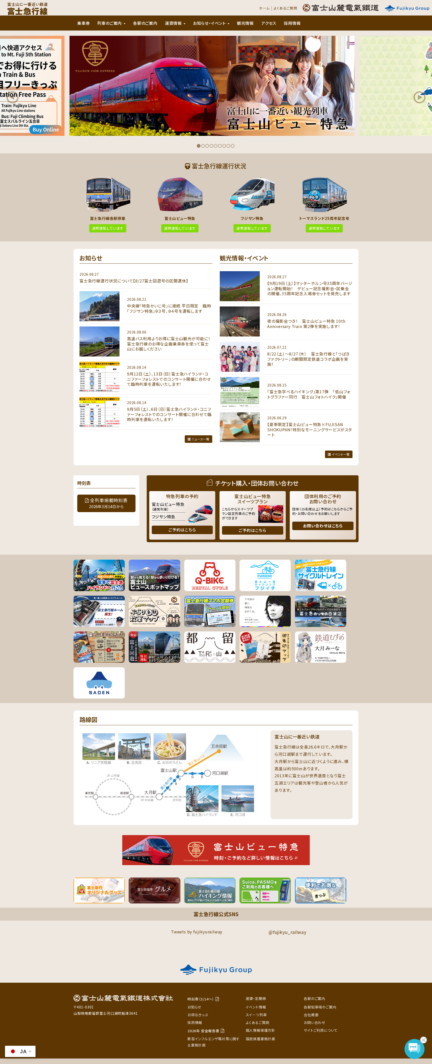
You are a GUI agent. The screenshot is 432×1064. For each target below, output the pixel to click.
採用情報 (292, 23)
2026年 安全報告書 (204, 1030)
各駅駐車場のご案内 (320, 1006)
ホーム (264, 8)
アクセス (268, 23)
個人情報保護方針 (260, 1030)
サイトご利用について (321, 1030)
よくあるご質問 (285, 8)
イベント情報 (256, 1006)
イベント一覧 (340, 454)
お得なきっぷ (198, 1014)
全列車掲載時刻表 (108, 503)
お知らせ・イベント (210, 23)
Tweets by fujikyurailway (196, 932)
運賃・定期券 (256, 998)
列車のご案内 (110, 23)
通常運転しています (108, 228)
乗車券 (83, 23)
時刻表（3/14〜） (201, 998)
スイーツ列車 (256, 1014)
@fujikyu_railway (287, 932)
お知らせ (194, 1006)
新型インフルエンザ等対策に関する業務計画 (214, 1041)
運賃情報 (174, 23)
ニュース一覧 (200, 439)
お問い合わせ (314, 1022)
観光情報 (245, 23)
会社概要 (311, 1014)
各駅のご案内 (145, 23)
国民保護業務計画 (260, 1038)
